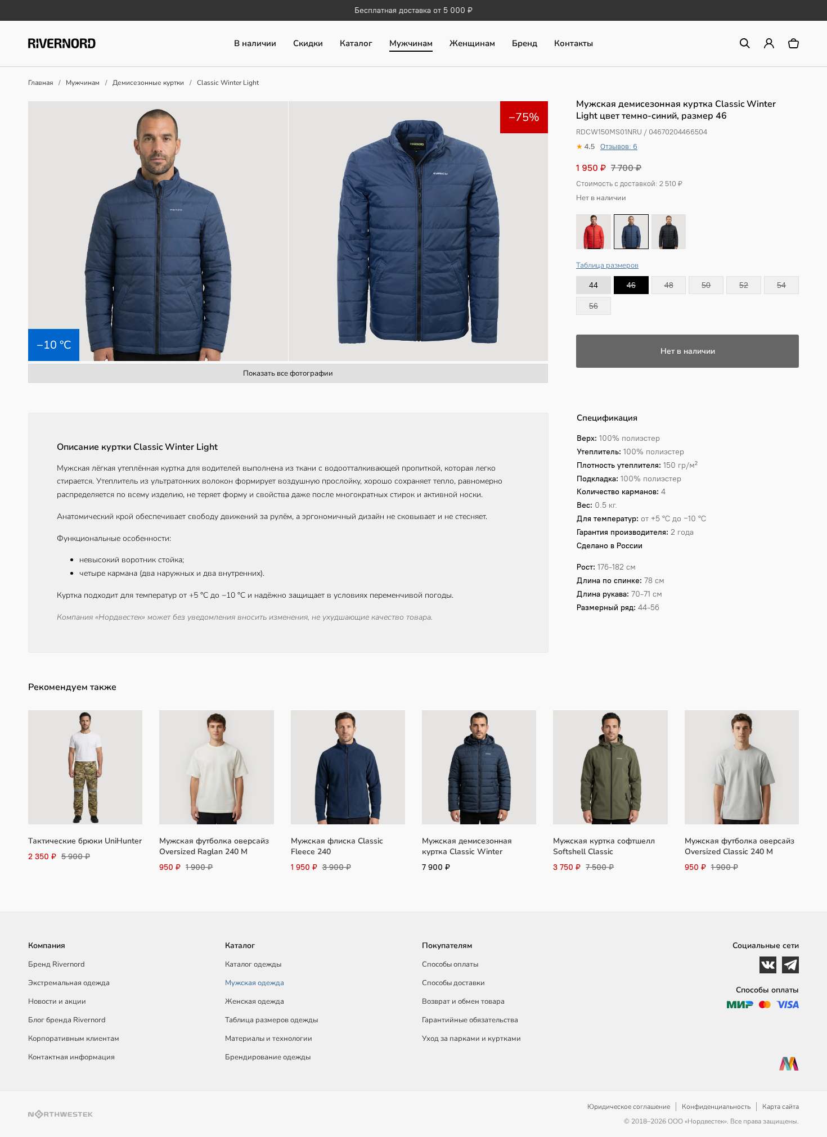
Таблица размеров (607, 265)
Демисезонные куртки (148, 82)
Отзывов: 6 (618, 146)
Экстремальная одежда (69, 983)
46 (631, 285)
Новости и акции (57, 1001)
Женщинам (472, 43)
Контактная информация (71, 1057)
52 (743, 285)
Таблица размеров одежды (271, 1020)
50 (706, 285)
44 (593, 285)
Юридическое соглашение (628, 1106)
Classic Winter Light (228, 82)
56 (593, 305)
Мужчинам (411, 43)
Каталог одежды (253, 964)
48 (668, 285)
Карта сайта (780, 1106)
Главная (40, 82)
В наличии (255, 43)
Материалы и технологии (268, 1039)
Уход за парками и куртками (471, 1039)
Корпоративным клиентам (73, 1039)
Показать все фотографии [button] (288, 373)
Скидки (308, 43)
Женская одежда (254, 1001)
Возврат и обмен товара (463, 1001)
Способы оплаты (450, 964)
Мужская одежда (254, 983)
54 (781, 285)
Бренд (524, 43)
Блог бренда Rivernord (67, 1020)
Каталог (356, 43)
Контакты (573, 43)
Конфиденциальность (716, 1106)
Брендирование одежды (268, 1057)
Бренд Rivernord (56, 964)
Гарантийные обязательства (470, 1020)
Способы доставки (453, 983)
